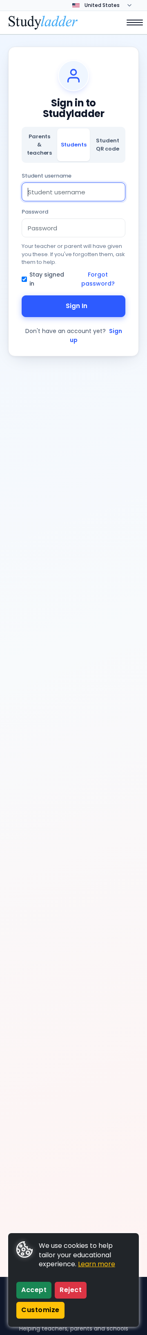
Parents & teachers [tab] (39, 145)
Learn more (96, 1264)
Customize (40, 1310)
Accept (34, 1289)
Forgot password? (98, 279)
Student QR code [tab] (107, 145)
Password (35, 212)
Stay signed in (46, 279)
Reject (71, 1289)
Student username (46, 176)
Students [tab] (74, 145)
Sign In (76, 306)
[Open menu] (130, 22)
